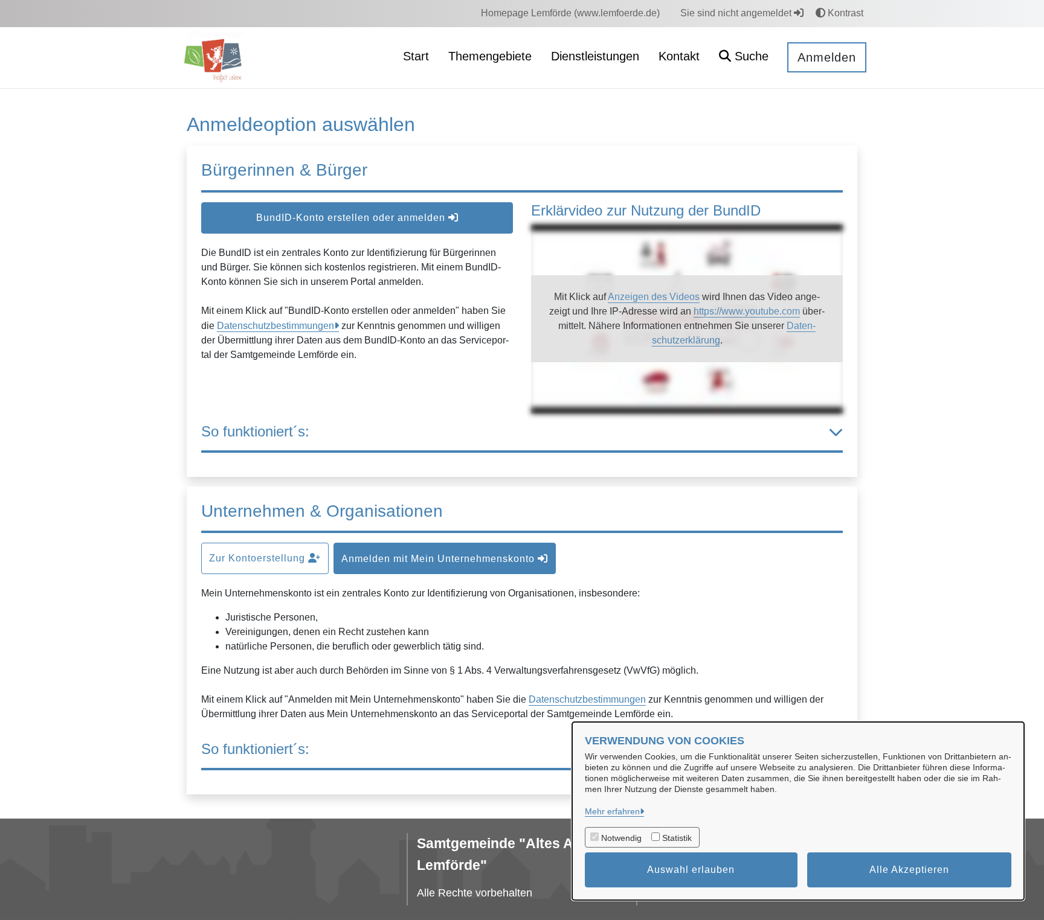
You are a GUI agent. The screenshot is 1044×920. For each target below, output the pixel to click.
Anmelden (827, 57)
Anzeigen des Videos (654, 297)
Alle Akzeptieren (909, 869)
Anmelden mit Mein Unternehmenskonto (439, 559)
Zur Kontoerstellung (258, 558)
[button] (743, 57)
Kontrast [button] (844, 13)
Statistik (677, 838)
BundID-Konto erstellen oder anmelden (352, 217)
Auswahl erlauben (691, 869)
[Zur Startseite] (214, 57)
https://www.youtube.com (747, 311)
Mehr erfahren (612, 811)
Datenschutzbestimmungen (275, 326)
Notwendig (621, 838)
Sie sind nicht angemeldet (737, 13)
